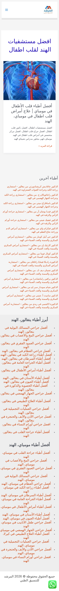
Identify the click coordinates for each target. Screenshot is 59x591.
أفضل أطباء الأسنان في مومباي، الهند (26, 514)
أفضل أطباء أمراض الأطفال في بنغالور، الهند (26, 372)
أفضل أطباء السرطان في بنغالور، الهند (26, 358)
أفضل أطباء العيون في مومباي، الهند (26, 518)
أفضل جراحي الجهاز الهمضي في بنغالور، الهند (26, 395)
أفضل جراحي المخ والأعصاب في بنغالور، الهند (26, 337)
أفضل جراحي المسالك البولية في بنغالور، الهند (26, 329)
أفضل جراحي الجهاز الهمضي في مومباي (26, 530)
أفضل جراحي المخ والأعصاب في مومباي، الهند (26, 462)
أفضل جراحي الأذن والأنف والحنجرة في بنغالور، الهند (26, 418)
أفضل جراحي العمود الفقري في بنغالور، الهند (26, 345)
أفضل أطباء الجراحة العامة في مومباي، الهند (26, 501)
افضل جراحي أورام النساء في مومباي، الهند (26, 559)
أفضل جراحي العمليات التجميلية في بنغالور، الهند (26, 411)
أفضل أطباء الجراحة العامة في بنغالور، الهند (26, 364)
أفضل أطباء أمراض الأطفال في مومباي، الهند (26, 509)
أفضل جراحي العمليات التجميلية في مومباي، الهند (26, 543)
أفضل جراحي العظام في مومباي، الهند (26, 484)
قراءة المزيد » (45, 146)
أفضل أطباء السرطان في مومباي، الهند (26, 495)
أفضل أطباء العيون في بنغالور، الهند (26, 382)
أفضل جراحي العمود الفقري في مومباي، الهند (26, 470)
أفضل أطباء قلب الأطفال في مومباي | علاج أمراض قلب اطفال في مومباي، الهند (31, 113)
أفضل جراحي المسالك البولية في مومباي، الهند (26, 478)
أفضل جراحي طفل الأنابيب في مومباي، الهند (26, 524)
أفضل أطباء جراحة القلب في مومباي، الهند (26, 455)
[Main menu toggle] (6, 10)
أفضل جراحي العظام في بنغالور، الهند (26, 351)
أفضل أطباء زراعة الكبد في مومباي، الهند (26, 489)
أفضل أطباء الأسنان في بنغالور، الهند (26, 378)
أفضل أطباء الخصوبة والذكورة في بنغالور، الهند (26, 387)
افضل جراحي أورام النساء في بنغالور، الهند (26, 426)
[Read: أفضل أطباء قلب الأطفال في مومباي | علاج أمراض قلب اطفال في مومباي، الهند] (29, 80)
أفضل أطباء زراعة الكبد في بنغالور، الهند (26, 355)
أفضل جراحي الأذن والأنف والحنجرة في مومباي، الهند (26, 551)
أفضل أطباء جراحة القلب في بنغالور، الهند (26, 434)
